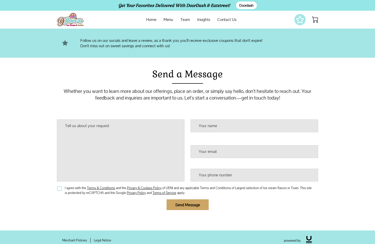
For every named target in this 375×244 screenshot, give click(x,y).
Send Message (187, 205)
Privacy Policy (136, 193)
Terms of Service (164, 193)
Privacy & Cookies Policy (144, 188)
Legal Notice (102, 240)
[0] (315, 20)
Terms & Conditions (101, 188)
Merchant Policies (74, 240)
